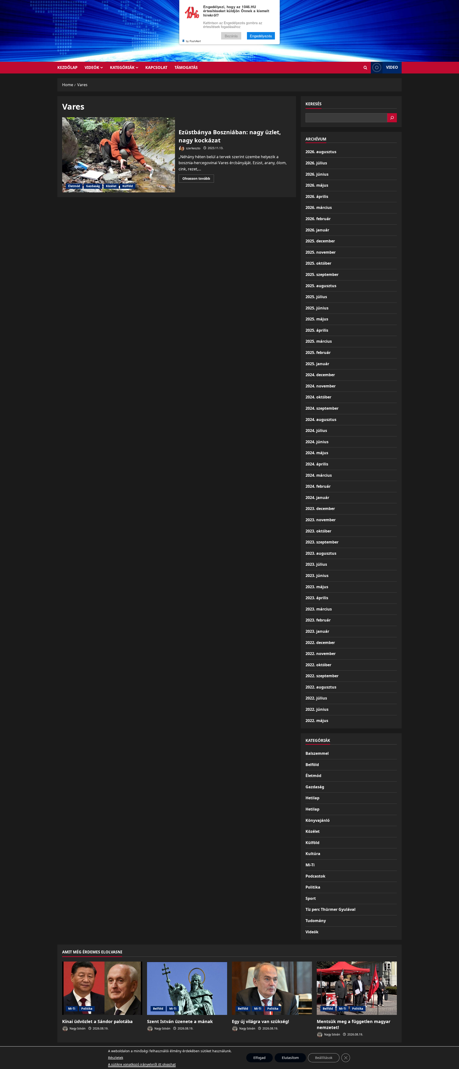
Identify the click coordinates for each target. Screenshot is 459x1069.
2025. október (318, 263)
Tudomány (316, 920)
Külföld (127, 186)
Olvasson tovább (198, 179)
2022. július (316, 698)
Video (392, 67)
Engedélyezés (261, 35)
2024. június (317, 441)
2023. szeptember (322, 542)
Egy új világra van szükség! (260, 1021)
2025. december (320, 241)
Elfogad (259, 1057)
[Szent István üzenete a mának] (187, 988)
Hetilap (312, 797)
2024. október (318, 397)
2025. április (317, 330)
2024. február (318, 486)
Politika (313, 887)
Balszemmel (317, 753)
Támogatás (186, 67)
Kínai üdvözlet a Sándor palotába (97, 1021)
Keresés (314, 103)
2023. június (317, 575)
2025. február (318, 352)
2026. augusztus (321, 151)
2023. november (321, 519)
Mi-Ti (310, 865)
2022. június (317, 709)
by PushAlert (193, 41)
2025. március (319, 341)
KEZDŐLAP (67, 67)
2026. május (317, 185)
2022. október (318, 664)
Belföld (312, 764)
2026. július (316, 163)
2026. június (317, 174)
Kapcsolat (156, 67)
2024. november (321, 386)
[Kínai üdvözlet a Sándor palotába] (102, 988)
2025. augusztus (321, 285)
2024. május (317, 452)
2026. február (318, 218)
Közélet (111, 186)
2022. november (321, 653)
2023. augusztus (321, 553)
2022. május (317, 720)
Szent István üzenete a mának (180, 1021)
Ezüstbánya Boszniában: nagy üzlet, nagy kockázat (118, 154)
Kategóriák (122, 67)
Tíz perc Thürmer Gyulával (330, 909)
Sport (311, 898)
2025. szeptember (322, 274)
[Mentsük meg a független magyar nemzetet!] (357, 988)
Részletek (115, 1057)
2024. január (317, 497)
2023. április (317, 597)
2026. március (319, 207)
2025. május (317, 319)
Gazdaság (93, 186)
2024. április (317, 464)
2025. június (317, 308)
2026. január (317, 230)
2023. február (318, 620)
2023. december (320, 508)
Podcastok (315, 876)
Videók (92, 67)
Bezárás (231, 35)
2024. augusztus (321, 419)
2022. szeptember (322, 675)
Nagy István (77, 1028)
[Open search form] (365, 67)
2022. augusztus (321, 687)
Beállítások (323, 1057)
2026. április (317, 196)
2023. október (318, 531)
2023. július (316, 564)
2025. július (316, 296)
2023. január (317, 631)
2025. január (317, 363)
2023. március (319, 609)
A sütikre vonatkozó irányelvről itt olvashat (142, 1064)
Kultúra (313, 853)
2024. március (319, 475)
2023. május (317, 586)
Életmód (74, 186)
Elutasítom (290, 1057)
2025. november (321, 252)
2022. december (320, 642)
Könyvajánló (318, 820)
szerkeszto (192, 148)
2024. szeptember (322, 408)
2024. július (316, 430)
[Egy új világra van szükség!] (272, 988)
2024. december (320, 374)
